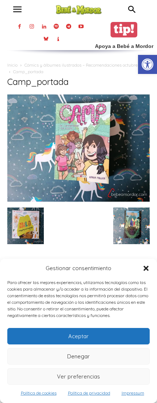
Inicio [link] (12, 65)
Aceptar (78, 336)
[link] (147, 64)
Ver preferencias (78, 376)
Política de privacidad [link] (89, 393)
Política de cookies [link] (39, 393)
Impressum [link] (133, 393)
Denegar (78, 356)
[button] (146, 268)
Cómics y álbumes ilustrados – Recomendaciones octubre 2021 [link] (86, 65)
